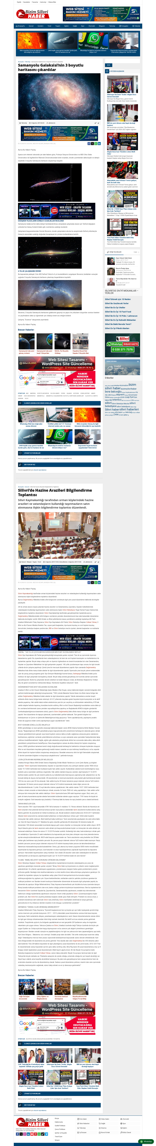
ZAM (115, 414)
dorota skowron (43, 393)
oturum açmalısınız (40, 470)
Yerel (39, 562)
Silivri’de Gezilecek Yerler (117, 303)
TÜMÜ (135, 252)
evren (63, 393)
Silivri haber (112, 409)
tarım (20, 810)
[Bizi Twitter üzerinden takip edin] (21, 1134)
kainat (20, 396)
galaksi (69, 393)
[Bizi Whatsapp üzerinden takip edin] (39, 1134)
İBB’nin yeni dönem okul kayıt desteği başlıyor (121, 124)
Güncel (27, 487)
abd (27, 393)
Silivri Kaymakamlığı (25, 594)
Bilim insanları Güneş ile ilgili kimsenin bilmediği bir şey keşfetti (87, 425)
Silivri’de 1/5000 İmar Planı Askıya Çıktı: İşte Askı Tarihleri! (122, 210)
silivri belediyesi (123, 406)
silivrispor (118, 412)
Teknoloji (27, 62)
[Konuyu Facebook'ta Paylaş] (89, 143)
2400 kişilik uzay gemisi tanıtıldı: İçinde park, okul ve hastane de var (32, 51)
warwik (20, 398)
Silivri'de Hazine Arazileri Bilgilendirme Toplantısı (43, 1039)
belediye (117, 385)
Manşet (29, 562)
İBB (50, 628)
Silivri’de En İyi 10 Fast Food (118, 311)
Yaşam (35, 562)
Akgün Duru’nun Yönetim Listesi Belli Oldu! (121, 153)
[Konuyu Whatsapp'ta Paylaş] (95, 143)
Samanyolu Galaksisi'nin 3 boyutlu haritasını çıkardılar (65, 396)
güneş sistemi (84, 393)
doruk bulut (132, 395)
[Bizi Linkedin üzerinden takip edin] (28, 1134)
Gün (135, 397)
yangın (111, 415)
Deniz (114, 395)
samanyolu (40, 396)
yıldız (26, 398)
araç (106, 385)
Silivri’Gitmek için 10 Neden (118, 299)
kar (123, 400)
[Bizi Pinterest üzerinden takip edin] (35, 1134)
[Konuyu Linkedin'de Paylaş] (99, 143)
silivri (108, 403)
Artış (109, 385)
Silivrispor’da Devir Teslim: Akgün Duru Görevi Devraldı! (121, 96)
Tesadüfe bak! (120, 274)
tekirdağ (128, 412)
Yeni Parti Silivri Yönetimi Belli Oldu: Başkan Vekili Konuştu (120, 239)
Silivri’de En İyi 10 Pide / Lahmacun (121, 316)
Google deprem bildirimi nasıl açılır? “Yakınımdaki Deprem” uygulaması (124, 51)
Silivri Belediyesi (69, 610)
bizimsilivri (124, 385)
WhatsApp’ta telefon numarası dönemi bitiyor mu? (63, 51)
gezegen (76, 393)
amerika (33, 393)
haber (107, 400)
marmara (136, 400)
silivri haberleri (129, 409)
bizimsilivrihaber (129, 389)
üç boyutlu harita (91, 396)
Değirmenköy (28, 600)
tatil (124, 412)
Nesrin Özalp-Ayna (122, 258)
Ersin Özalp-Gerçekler (123, 279)
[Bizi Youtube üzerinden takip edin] (32, 1134)
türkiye (134, 412)
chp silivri (108, 395)
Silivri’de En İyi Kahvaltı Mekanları (120, 320)
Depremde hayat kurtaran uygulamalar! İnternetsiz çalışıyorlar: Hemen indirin (93, 51)
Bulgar (123, 392)
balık (112, 385)
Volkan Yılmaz (91, 622)
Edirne (107, 397)
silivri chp (133, 407)
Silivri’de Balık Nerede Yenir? (118, 324)
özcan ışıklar (123, 415)
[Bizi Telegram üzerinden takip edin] (46, 1134)
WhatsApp (148, 1141)
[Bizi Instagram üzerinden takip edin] (24, 1134)
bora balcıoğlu (113, 391)
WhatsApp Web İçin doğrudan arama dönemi (31, 425)
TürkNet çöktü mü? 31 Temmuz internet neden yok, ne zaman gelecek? (59, 426)
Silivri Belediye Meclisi (120, 404)
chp (136, 392)
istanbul (116, 399)
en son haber (55, 393)
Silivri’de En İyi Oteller (115, 307)
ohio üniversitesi (29, 396)
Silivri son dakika (110, 412)
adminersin (51, 123)
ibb (110, 400)
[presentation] (19, 42)
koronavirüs (127, 400)
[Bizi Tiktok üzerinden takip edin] (42, 1134)
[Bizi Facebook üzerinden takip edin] (17, 1134)
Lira (132, 400)
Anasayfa (21, 62)
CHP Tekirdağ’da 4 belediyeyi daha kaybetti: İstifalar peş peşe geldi (31, 1065)
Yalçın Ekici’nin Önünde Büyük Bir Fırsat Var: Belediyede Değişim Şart (127, 285)
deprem (120, 394)
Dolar (126, 395)
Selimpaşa (77, 674)
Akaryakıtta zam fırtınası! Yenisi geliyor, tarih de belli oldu (122, 181)
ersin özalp (124, 397)
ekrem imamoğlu (115, 397)
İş (128, 415)
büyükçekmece (130, 392)
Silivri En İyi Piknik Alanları (117, 328)
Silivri (46, 613)
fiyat (132, 397)
